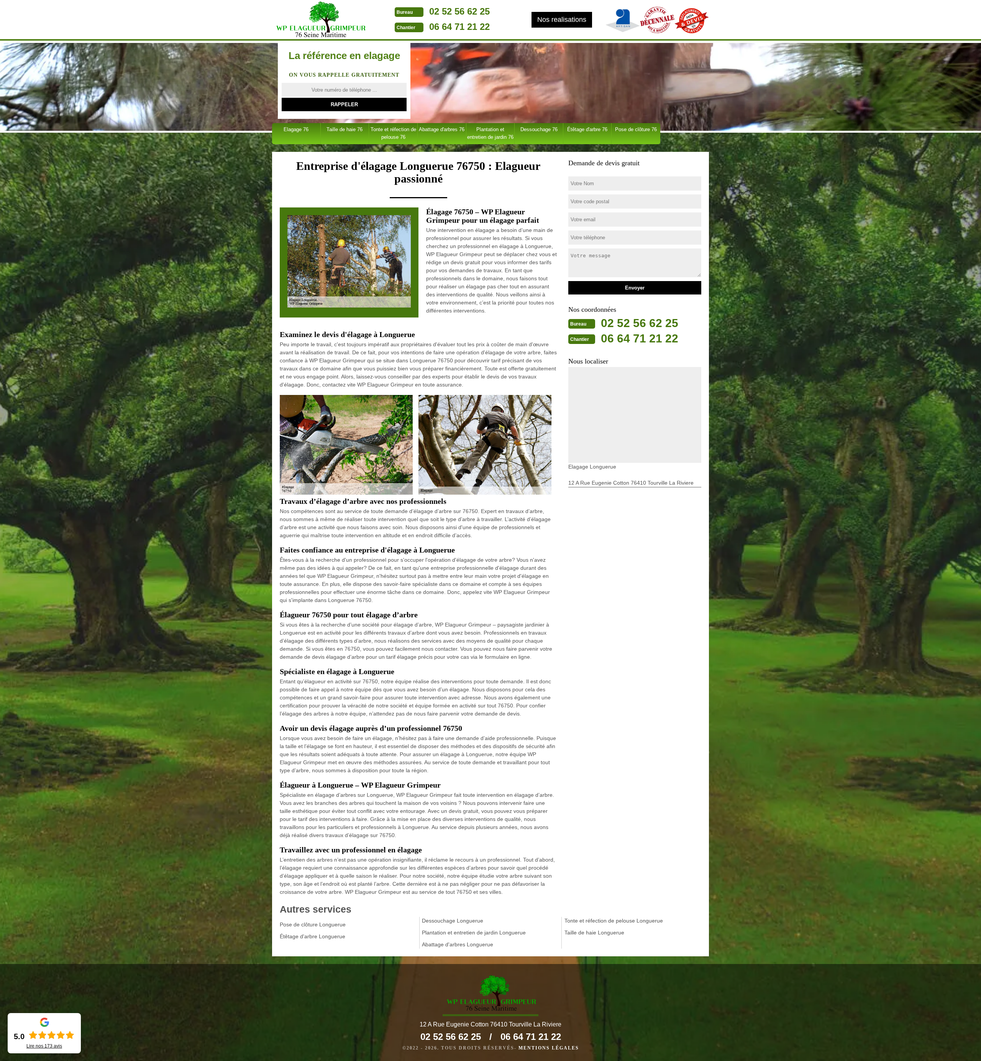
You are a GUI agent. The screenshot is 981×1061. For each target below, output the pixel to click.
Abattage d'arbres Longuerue (457, 944)
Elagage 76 (296, 129)
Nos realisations (561, 19)
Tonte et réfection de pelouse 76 (393, 133)
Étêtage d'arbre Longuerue (312, 936)
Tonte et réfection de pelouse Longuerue (613, 921)
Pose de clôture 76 (636, 129)
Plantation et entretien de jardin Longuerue (474, 932)
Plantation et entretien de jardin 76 (490, 133)
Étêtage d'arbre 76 (587, 129)
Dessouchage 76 (539, 129)
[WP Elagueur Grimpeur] (320, 20)
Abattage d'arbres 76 (441, 129)
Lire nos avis (44, 1046)
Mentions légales (548, 1048)
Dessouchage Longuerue (452, 921)
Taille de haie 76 (344, 129)
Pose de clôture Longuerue (313, 924)
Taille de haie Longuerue (594, 932)
